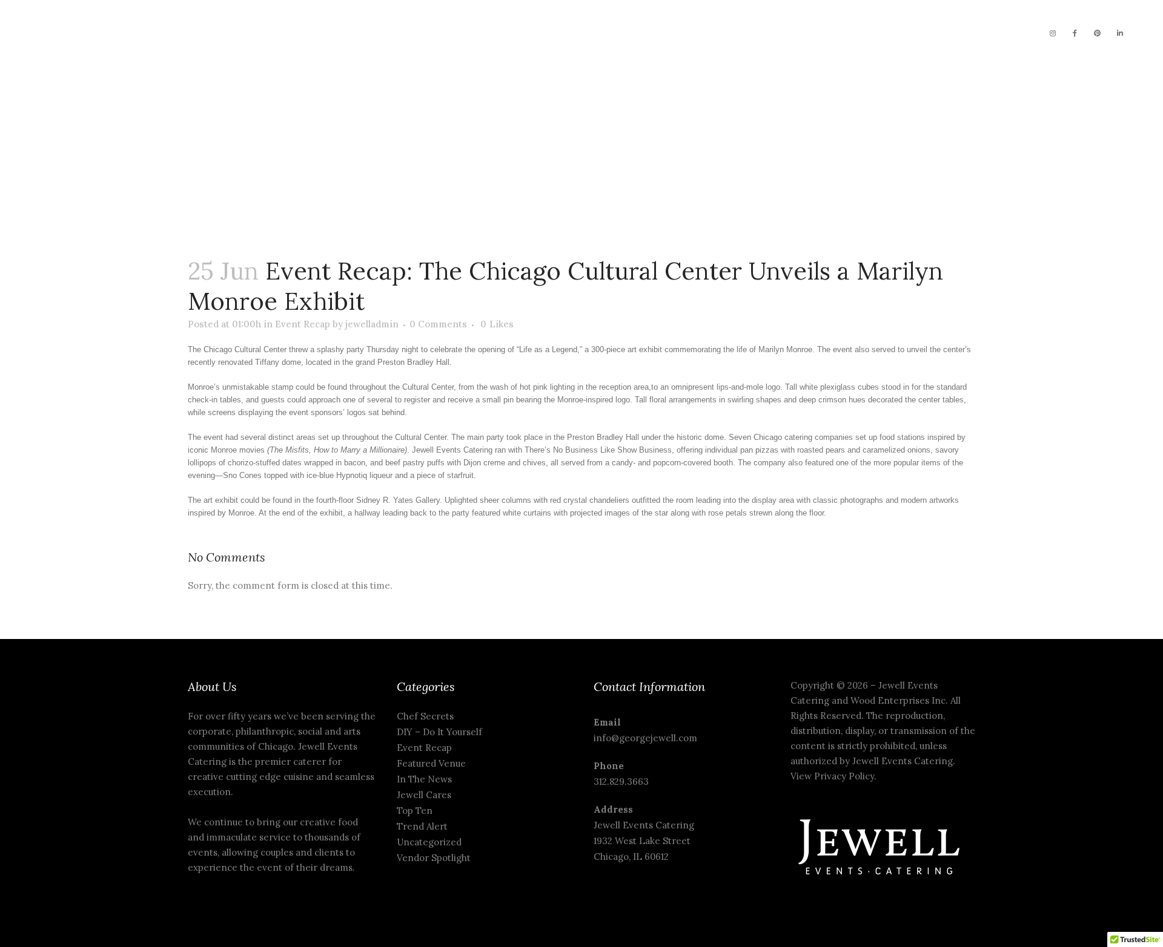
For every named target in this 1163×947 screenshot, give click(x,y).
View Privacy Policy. (834, 776)
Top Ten (414, 810)
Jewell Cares (424, 795)
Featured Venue (431, 763)
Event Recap (302, 324)
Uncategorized (429, 842)
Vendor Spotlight (434, 857)
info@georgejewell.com (645, 738)
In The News (424, 779)
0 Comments (438, 324)
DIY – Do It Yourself (439, 732)
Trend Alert (422, 826)
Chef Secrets (425, 716)
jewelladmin (372, 324)
